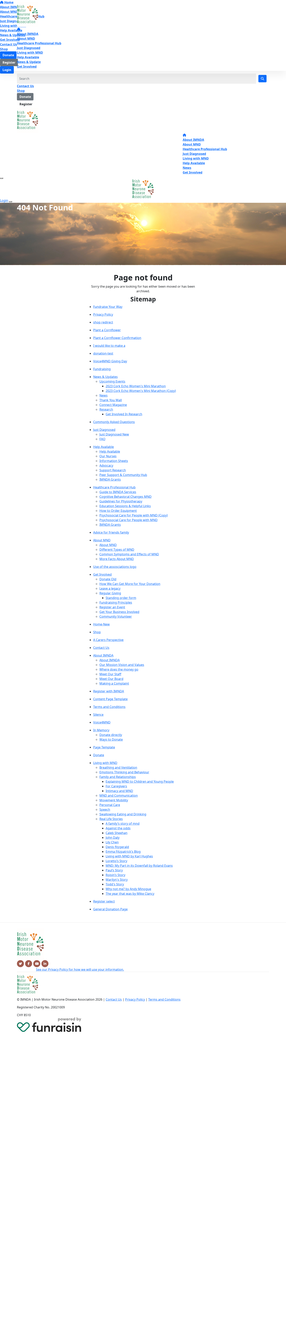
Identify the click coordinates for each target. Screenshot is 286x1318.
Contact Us (25, 86)
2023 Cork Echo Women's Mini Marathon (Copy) (141, 391)
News (187, 168)
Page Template (104, 747)
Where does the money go (118, 669)
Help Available (28, 57)
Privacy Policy (103, 314)
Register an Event (112, 607)
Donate (25, 97)
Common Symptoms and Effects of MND (129, 554)
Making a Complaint (114, 683)
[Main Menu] (1, 178)
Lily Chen (112, 842)
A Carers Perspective (108, 640)
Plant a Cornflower (107, 330)
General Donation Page (110, 909)
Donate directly (110, 735)
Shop (21, 91)
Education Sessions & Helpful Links (125, 506)
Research (106, 409)
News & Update (29, 62)
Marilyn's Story (117, 879)
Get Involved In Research (124, 414)
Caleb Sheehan (116, 833)
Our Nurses (108, 456)
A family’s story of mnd (122, 823)
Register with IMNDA (108, 691)
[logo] (27, 14)
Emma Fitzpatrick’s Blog (123, 851)
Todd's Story (115, 884)
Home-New (101, 624)
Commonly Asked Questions (114, 422)
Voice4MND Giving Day (110, 361)
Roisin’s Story (115, 875)
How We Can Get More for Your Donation (129, 584)
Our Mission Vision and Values (121, 665)
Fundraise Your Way (107, 307)
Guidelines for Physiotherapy (120, 501)
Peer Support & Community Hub (123, 475)
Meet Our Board (111, 679)
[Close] (10, 201)
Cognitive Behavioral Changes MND (125, 496)
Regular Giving (110, 593)
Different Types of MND (116, 549)
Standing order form (121, 598)
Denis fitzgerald (117, 847)
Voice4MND (102, 722)
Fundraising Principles (115, 602)
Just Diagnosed (28, 48)
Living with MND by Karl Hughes (129, 856)
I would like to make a (109, 345)
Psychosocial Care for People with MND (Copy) (133, 515)
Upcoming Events (112, 381)
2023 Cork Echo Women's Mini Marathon (136, 386)
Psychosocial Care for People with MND (128, 520)
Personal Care (109, 805)
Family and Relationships (117, 777)
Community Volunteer (115, 616)
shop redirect (103, 322)
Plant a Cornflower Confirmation (117, 338)
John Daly (112, 837)
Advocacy (106, 465)
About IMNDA (27, 34)
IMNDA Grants (110, 479)
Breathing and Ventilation (118, 767)
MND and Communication (118, 795)
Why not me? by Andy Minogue (128, 889)
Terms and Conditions (109, 707)
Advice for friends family (111, 532)
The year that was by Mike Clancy (130, 893)
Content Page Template (110, 699)
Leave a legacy (109, 588)
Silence (98, 714)
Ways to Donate (111, 739)
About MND (26, 38)
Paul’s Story (114, 870)
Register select (104, 901)
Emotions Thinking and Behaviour (124, 772)
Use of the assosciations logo (114, 567)
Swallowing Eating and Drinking (122, 814)
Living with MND (30, 52)
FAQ (102, 439)
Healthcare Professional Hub (39, 43)
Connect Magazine (113, 405)
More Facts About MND (116, 559)
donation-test (103, 353)
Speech (104, 809)
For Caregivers (116, 786)
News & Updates (105, 377)
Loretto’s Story (116, 861)
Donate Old (107, 579)
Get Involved (27, 66)
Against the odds (118, 828)
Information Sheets (113, 461)
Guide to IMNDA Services (117, 492)
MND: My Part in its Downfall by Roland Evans (139, 865)
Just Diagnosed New (114, 434)
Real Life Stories (111, 819)
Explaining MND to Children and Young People (140, 781)
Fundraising (102, 369)
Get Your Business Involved (119, 612)
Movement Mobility (113, 800)
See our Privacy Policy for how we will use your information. (80, 969)
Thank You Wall (110, 400)
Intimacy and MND (119, 791)
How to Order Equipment (118, 510)
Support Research (112, 470)
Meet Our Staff (110, 674)
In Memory (101, 730)
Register (25, 104)
